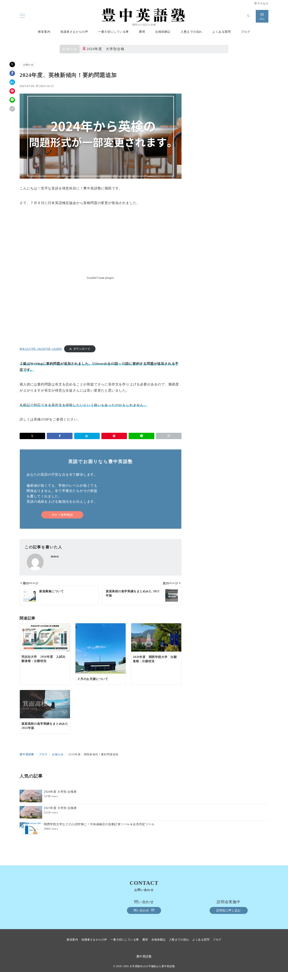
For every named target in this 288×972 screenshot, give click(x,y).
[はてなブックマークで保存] (12, 82)
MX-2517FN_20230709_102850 (41, 348)
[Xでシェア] (12, 64)
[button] (12, 109)
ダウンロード (81, 348)
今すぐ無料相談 (62, 514)
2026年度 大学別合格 (105, 49)
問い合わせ (142, 910)
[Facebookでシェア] (12, 73)
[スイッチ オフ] (248, 16)
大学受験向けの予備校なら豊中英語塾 (152, 966)
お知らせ (28, 64)
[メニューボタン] (22, 16)
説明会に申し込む (228, 910)
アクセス (262, 3)
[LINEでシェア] (12, 100)
